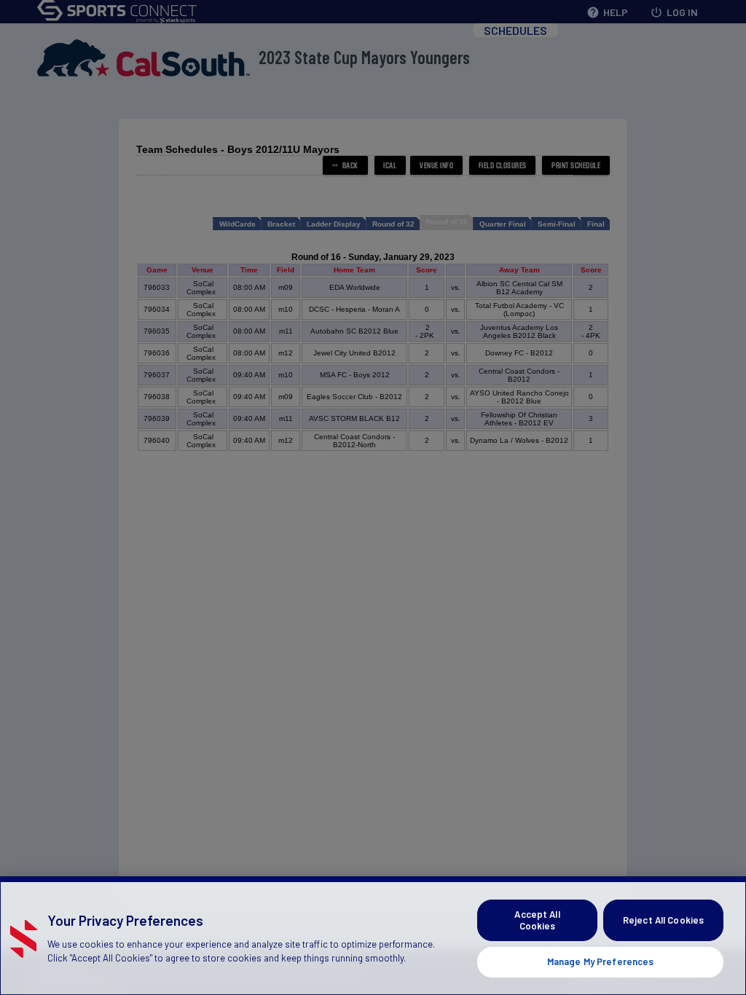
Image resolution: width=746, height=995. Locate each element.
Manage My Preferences (600, 961)
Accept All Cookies (537, 920)
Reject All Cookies (663, 920)
